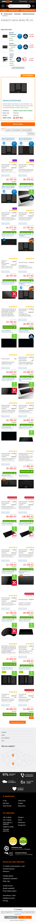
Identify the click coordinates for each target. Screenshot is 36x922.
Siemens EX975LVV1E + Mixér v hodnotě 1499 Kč (25, 139)
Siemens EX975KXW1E (12, 100)
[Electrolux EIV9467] (26, 350)
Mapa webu (21, 806)
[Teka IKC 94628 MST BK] (9, 639)
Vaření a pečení (8, 14)
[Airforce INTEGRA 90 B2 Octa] (26, 398)
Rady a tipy (6, 881)
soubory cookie (16, 913)
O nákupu (3, 732)
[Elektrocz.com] (6, 1)
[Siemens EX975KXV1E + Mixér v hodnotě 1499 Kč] (9, 157)
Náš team (6, 803)
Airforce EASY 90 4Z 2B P (25, 427)
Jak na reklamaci (5, 738)
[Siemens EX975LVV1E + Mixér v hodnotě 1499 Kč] (26, 157)
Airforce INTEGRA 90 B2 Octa (25, 379)
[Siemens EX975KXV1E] (5, 38)
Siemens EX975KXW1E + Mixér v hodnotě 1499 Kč (8, 187)
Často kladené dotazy (10, 891)
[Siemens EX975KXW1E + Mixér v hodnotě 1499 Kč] (9, 206)
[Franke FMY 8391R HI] (26, 687)
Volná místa (21, 800)
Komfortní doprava (8, 869)
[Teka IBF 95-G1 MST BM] (9, 302)
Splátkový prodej (8, 827)
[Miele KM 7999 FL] (26, 488)
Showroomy (23, 1)
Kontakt (31, 1)
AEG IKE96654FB (6, 427)
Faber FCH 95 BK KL (7, 523)
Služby (3, 735)
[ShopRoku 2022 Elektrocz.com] (18, 849)
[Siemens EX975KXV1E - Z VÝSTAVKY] (26, 254)
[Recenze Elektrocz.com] (13, 841)
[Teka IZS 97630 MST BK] (9, 584)
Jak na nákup (7, 817)
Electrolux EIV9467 (24, 331)
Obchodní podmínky (6, 830)
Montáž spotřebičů (8, 888)
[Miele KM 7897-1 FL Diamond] (26, 584)
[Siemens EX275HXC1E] (9, 244)
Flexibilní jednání (8, 876)
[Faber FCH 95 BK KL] (9, 537)
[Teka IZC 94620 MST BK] (9, 398)
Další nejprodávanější (18, 68)
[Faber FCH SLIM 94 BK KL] (26, 537)
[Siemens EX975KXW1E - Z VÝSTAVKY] (26, 302)
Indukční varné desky (28, 14)
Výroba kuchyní (8, 886)
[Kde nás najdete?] (18, 759)
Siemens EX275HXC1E (8, 234)
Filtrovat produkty (18, 124)
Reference (6, 871)
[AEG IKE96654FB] (9, 440)
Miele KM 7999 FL (23, 475)
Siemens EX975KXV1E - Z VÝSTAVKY (26, 235)
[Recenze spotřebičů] (9, 775)
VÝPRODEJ (31, 134)
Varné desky (17, 14)
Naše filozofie (7, 806)
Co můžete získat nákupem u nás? (14, 866)
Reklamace (21, 822)
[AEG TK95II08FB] (9, 350)
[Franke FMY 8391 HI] (9, 687)
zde (25, 920)
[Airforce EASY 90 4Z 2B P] (26, 446)
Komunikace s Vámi (9, 895)
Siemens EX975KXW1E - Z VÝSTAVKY (26, 283)
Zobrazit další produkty (17, 722)
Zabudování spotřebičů (10, 878)
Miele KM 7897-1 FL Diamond (24, 572)
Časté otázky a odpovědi (7, 823)
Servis (20, 820)
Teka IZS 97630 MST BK (8, 571)
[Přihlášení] (6, 6)
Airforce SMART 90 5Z (25, 620)
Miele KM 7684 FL (6, 475)
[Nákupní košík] (34, 6)
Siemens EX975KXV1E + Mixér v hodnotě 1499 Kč (8, 139)
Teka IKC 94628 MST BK (8, 620)
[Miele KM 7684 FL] (9, 486)
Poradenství (22, 825)
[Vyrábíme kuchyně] (18, 789)
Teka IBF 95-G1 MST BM (8, 282)
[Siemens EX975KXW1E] (5, 49)
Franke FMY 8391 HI (7, 668)
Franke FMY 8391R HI (25, 668)
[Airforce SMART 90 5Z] (26, 639)
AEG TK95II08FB (6, 331)
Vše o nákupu (7, 820)
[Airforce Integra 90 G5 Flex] (5, 61)
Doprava (20, 817)
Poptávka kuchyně (9, 898)
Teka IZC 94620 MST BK (8, 379)
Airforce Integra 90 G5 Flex (26, 186)
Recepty (5, 901)
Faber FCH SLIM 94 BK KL (26, 523)
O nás (2, 740)
